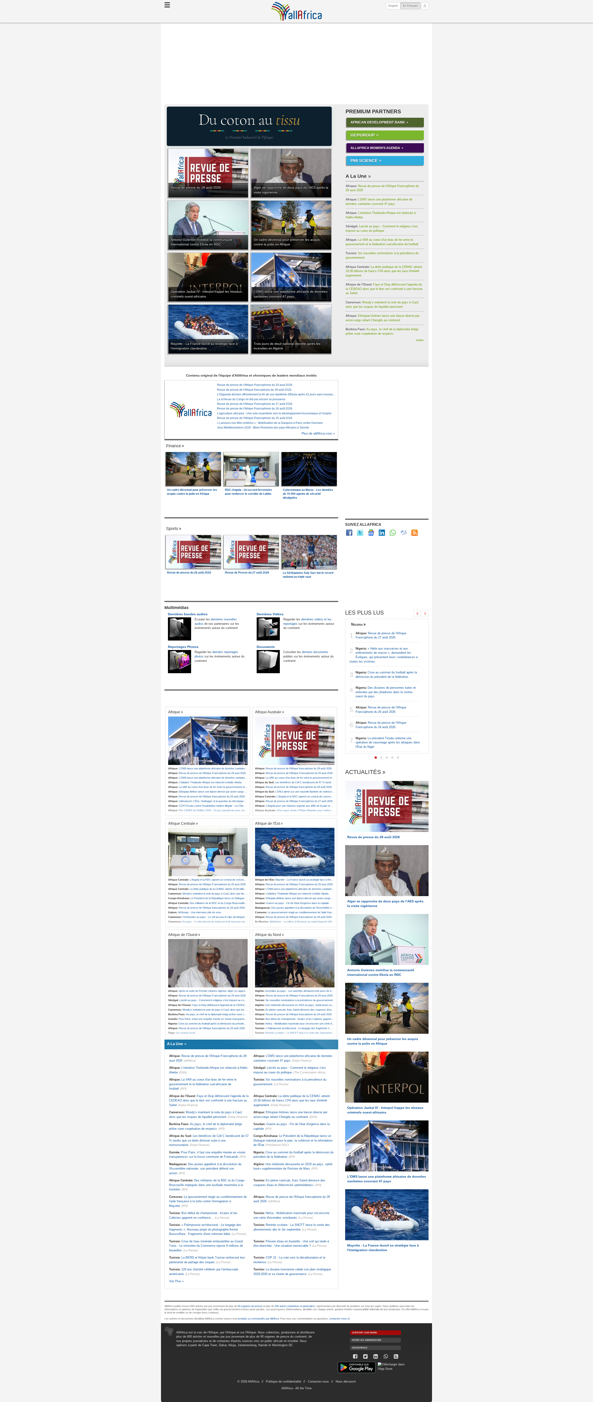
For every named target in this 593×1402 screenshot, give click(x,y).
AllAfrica (296, 11)
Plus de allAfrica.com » (318, 433)
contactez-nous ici (339, 1318)
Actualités (363, 772)
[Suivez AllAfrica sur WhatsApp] (393, 533)
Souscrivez (359, 1347)
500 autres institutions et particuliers (295, 1306)
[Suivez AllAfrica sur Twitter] (360, 533)
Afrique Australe (268, 712)
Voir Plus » (176, 1281)
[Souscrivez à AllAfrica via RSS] (396, 1356)
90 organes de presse (250, 1306)
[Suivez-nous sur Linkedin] (375, 1356)
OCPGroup (362, 135)
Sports (172, 529)
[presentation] (417, 613)
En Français (411, 5)
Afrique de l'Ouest (182, 935)
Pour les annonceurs (366, 1340)
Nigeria (357, 624)
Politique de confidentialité (283, 1381)
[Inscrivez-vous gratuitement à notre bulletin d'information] (404, 533)
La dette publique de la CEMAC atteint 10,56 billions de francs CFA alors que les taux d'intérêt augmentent (384, 271)
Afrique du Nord (268, 935)
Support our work (364, 1332)
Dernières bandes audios (188, 614)
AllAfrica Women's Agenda (375, 148)
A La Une (356, 176)
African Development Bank (377, 122)
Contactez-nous (318, 1381)
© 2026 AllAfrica (248, 1381)
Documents (266, 647)
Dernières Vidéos (270, 614)
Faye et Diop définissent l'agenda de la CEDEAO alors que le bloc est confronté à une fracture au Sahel (384, 289)
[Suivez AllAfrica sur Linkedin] (382, 533)
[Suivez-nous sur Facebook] (355, 1356)
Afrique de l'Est (267, 823)
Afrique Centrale (181, 823)
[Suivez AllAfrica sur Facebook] (349, 533)
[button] (376, 757)
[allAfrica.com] (191, 409)
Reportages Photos (183, 647)
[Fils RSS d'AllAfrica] (414, 533)
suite (420, 340)
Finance (173, 446)
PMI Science (364, 160)
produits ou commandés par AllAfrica (258, 1318)
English (393, 5)
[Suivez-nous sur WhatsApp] (386, 1356)
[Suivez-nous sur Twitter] (365, 1356)
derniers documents (315, 652)
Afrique (174, 712)
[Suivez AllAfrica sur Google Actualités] (371, 533)
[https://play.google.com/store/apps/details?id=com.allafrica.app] (356, 1368)
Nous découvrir (346, 1381)
